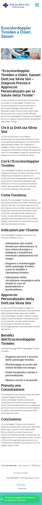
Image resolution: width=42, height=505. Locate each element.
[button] (37, 5)
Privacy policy (21, 485)
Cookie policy (22, 488)
